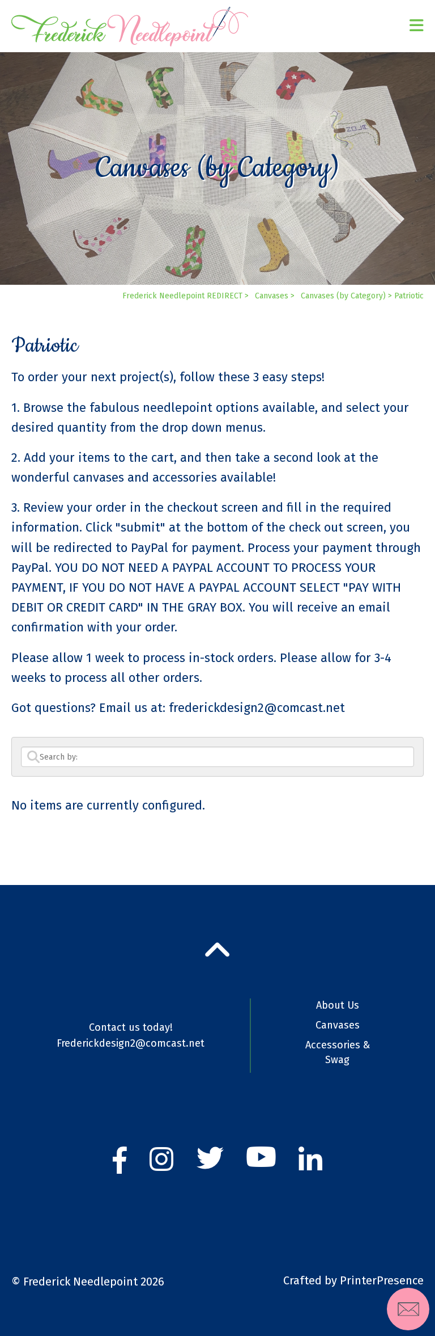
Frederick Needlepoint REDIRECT (182, 296)
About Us (337, 1005)
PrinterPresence (382, 1280)
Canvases (271, 296)
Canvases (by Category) (343, 296)
